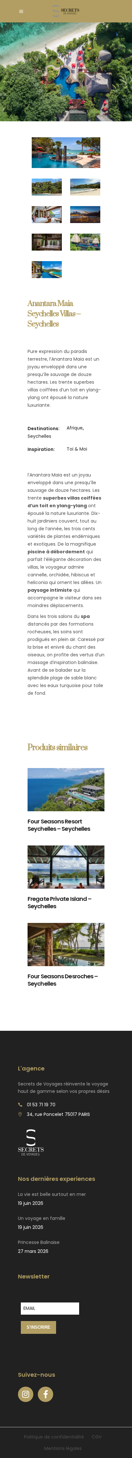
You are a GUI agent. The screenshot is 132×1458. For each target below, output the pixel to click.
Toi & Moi (77, 449)
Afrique (75, 428)
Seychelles (39, 436)
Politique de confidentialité (54, 1437)
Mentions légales (63, 1448)
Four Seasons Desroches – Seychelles (63, 980)
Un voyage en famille (41, 1218)
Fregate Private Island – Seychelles (59, 902)
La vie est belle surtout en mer (52, 1194)
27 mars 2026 (33, 1251)
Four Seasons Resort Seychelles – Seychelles (59, 825)
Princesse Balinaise (39, 1242)
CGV (97, 1437)
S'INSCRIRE (38, 1327)
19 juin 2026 (30, 1203)
